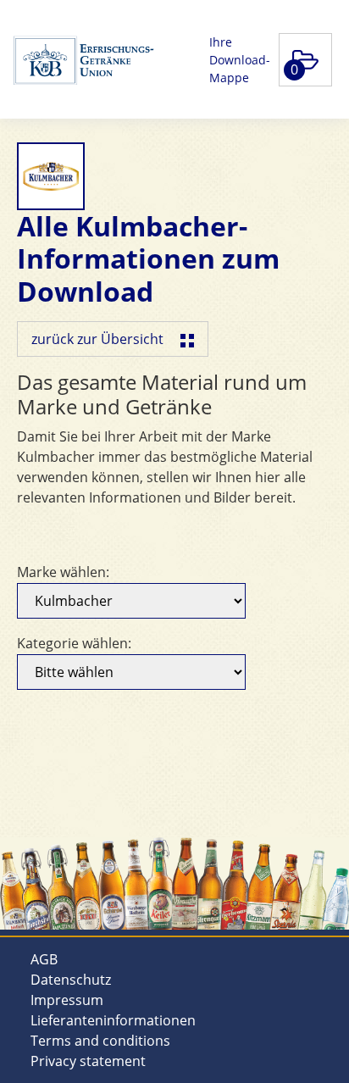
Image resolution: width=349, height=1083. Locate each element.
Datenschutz (70, 979)
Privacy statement (88, 1061)
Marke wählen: (63, 572)
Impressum (66, 1000)
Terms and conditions (100, 1040)
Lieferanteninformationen (113, 1020)
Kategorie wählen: (74, 643)
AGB (44, 959)
